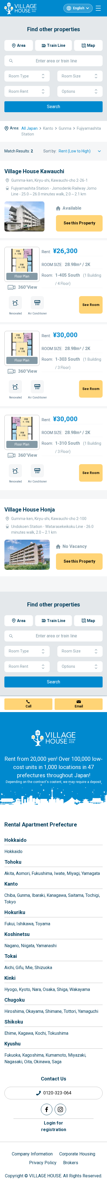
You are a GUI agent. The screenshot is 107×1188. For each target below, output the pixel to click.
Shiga (62, 989)
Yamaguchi (88, 1011)
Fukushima (42, 873)
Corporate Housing (77, 1154)
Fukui (9, 923)
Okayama (34, 1011)
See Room (90, 305)
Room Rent (18, 91)
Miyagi (73, 873)
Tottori (70, 1011)
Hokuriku (14, 912)
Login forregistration (53, 1126)
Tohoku (12, 862)
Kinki (10, 978)
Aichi (9, 967)
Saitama (75, 895)
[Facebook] (46, 1109)
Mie (29, 967)
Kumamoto (56, 1055)
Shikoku (13, 1022)
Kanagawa (56, 895)
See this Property (79, 223)
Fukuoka (12, 1055)
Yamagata (90, 873)
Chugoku (14, 1000)
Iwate (59, 873)
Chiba (9, 895)
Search (53, 106)
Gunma (23, 895)
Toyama (42, 923)
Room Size (71, 76)
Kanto (11, 884)
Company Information (32, 1154)
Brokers (70, 1162)
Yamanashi (46, 945)
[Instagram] (60, 1109)
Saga (56, 1061)
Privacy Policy (43, 1162)
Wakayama (79, 989)
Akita (9, 873)
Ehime (10, 1033)
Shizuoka (43, 967)
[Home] (53, 738)
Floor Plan (22, 276)
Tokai (10, 956)
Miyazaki (76, 1055)
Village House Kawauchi (34, 171)
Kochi (40, 1033)
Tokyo (10, 901)
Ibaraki (38, 895)
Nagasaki (13, 1061)
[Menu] (98, 8)
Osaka (49, 989)
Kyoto (24, 989)
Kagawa (25, 1033)
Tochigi (92, 895)
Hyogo (10, 989)
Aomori (23, 873)
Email (79, 706)
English (78, 8)
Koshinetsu (17, 934)
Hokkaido (15, 840)
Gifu (19, 967)
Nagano (11, 945)
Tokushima (58, 1033)
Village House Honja (29, 509)
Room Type (19, 76)
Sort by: (50, 151)
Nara (36, 989)
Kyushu (12, 1044)
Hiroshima (14, 1011)
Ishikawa (24, 923)
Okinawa (42, 1061)
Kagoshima (33, 1055)
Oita (28, 1061)
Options (68, 91)
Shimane (53, 1011)
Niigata (27, 945)
